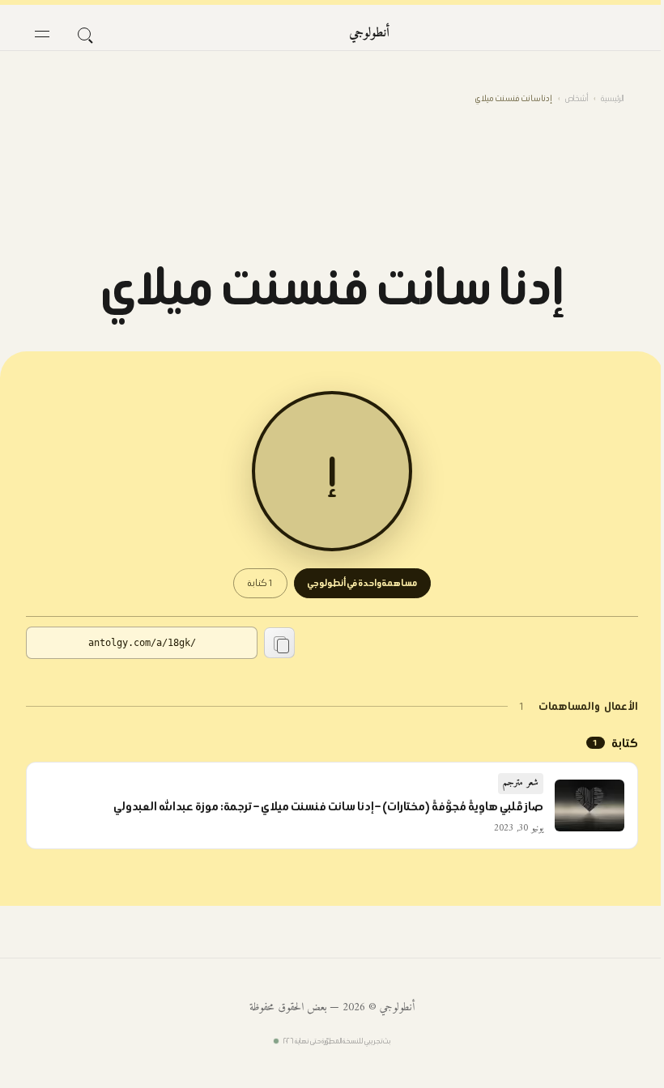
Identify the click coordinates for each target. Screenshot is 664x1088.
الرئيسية (612, 98)
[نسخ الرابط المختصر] (279, 642)
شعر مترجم (520, 783)
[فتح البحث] (84, 34)
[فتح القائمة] (42, 34)
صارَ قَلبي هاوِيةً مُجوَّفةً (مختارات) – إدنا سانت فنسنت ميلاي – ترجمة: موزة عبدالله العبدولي (328, 806)
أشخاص (576, 98)
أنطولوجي (369, 33)
